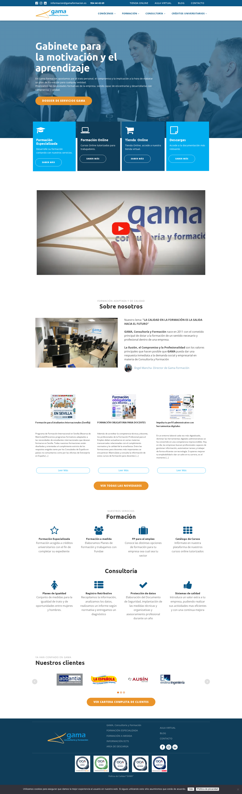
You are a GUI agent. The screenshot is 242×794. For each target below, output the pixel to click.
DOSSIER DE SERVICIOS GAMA (63, 100)
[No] (238, 789)
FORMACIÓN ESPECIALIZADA (122, 730)
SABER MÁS (48, 162)
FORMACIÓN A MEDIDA (119, 735)
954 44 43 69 (97, 3)
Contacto (197, 3)
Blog (181, 3)
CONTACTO (166, 738)
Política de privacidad (207, 789)
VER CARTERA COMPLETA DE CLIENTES (121, 702)
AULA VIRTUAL (167, 727)
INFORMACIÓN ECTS (118, 741)
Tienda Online (139, 3)
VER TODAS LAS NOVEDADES (121, 485)
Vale (191, 789)
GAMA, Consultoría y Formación (124, 725)
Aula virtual (163, 3)
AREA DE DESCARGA (117, 746)
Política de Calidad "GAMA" (121, 776)
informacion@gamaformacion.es (68, 3)
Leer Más (63, 470)
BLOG (163, 733)
